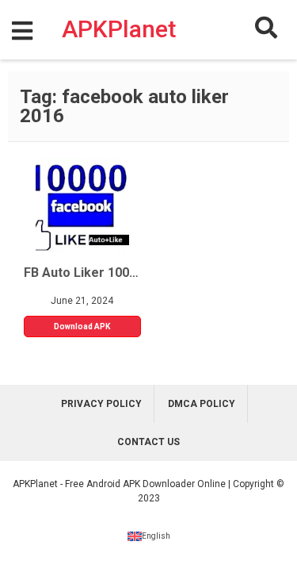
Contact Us (148, 441)
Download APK (82, 326)
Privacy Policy (101, 403)
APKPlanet (119, 28)
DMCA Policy (201, 403)
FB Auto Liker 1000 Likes (82, 272)
